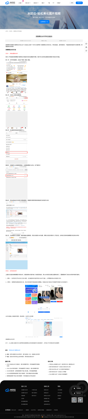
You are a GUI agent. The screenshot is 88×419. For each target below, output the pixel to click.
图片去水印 (14, 410)
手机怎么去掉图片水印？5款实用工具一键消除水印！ (62, 364)
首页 (7, 31)
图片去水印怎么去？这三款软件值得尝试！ (59, 369)
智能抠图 (23, 395)
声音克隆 (56, 410)
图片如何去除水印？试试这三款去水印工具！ (60, 366)
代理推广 (59, 398)
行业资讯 (10, 31)
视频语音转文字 (47, 404)
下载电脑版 (78, 388)
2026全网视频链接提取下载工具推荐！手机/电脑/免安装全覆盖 (22, 373)
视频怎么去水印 (47, 395)
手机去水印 (11, 350)
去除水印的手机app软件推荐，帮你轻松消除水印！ (22, 356)
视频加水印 (46, 392)
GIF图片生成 (34, 389)
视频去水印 (46, 389)
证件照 (22, 398)
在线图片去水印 (24, 389)
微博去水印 (17, 350)
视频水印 (35, 3)
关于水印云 (60, 392)
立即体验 (43, 22)
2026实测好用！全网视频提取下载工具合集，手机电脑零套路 (22, 371)
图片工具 (24, 386)
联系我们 (59, 395)
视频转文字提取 (41, 410)
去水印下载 (33, 410)
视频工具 (46, 386)
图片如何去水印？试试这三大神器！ (58, 371)
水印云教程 (60, 389)
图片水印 (27, 3)
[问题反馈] (86, 50)
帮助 (59, 386)
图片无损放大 (34, 392)
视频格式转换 (46, 401)
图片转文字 (34, 395)
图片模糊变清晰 (24, 401)
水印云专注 (57, 416)
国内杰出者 (72, 416)
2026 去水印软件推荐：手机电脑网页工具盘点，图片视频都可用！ (23, 368)
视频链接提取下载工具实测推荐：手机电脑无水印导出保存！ (21, 376)
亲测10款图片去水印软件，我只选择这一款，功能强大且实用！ (25, 354)
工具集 (20, 2)
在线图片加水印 (24, 392)
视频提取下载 (46, 398)
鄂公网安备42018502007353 (49, 416)
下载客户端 (79, 2)
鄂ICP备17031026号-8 (36, 416)
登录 (72, 2)
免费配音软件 (49, 410)
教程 (43, 3)
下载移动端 (78, 393)
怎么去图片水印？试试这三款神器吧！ (58, 374)
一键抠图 (27, 410)
